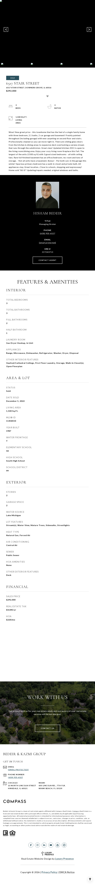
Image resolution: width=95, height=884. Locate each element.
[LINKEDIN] (44, 845)
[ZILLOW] (57, 845)
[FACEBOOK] (30, 845)
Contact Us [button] (47, 728)
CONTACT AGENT (48, 260)
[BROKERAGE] (64, 845)
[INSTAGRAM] (37, 845)
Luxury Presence (64, 858)
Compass (75, 811)
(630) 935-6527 (47, 233)
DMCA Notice (67, 872)
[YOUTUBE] (50, 845)
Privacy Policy (49, 872)
